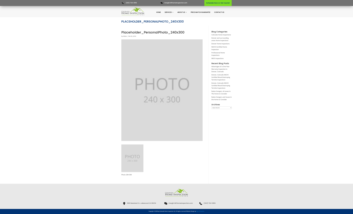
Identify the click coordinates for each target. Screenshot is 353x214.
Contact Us (219, 12)
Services (168, 12)
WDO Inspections (217, 58)
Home (158, 12)
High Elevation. (200, 211)
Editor (125, 36)
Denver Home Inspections (220, 44)
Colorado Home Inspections (221, 35)
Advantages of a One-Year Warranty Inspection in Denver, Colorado (220, 69)
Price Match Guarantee (200, 12)
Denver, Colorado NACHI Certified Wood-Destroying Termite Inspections (220, 77)
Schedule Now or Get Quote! (218, 3)
